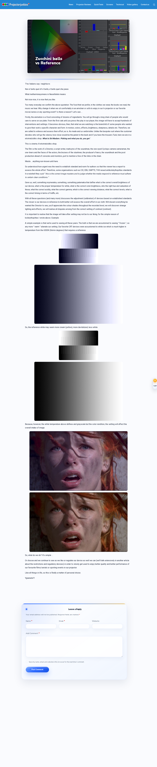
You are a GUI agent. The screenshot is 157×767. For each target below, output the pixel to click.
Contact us (145, 5)
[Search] (154, 5)
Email (62, 621)
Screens (109, 5)
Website (95, 621)
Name (29, 621)
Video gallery (132, 5)
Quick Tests (98, 5)
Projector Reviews (83, 5)
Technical (120, 5)
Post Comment (37, 669)
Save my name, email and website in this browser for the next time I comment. (56, 662)
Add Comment (33, 633)
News (71, 5)
